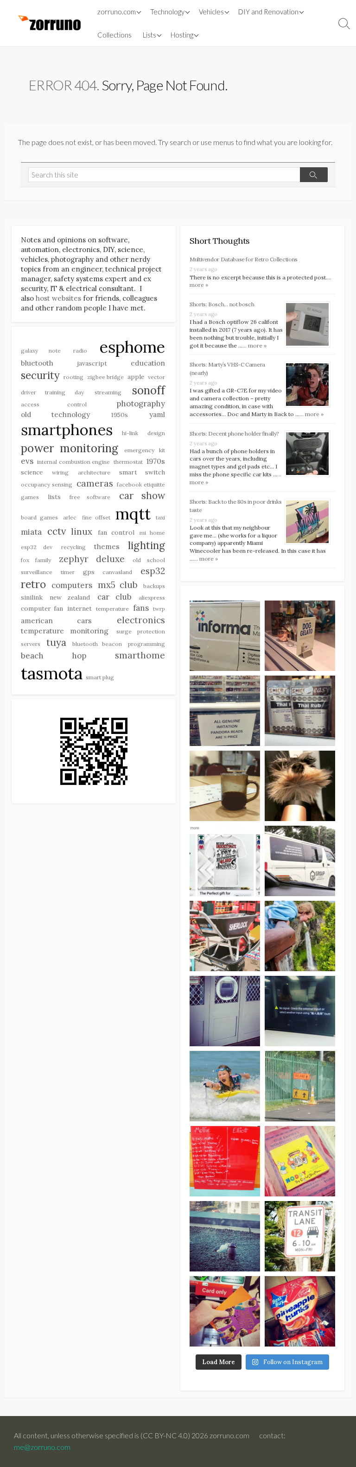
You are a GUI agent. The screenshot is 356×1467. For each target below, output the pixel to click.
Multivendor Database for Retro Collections (244, 259)
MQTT (133, 514)
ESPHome (132, 347)
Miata (31, 532)
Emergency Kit (144, 450)
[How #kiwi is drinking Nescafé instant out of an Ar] (225, 786)
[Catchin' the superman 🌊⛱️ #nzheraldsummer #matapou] (225, 1086)
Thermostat (128, 461)
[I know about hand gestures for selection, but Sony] (300, 1011)
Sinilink (32, 597)
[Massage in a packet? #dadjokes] (300, 711)
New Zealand (70, 597)
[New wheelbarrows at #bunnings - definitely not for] (225, 936)
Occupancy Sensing (46, 484)
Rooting (73, 376)
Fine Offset (96, 517)
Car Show (142, 495)
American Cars (56, 620)
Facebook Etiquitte (141, 484)
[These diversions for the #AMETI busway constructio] (300, 1086)
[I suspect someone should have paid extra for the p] (300, 861)
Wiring (60, 472)
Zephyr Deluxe (91, 558)
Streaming (108, 392)
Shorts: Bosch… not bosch (222, 304)
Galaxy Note (41, 350)
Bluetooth (37, 362)
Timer (68, 572)
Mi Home (152, 532)
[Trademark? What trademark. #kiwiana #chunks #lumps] (300, 1311)
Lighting (146, 545)
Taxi (160, 517)
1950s (119, 415)
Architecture (94, 472)
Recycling (73, 547)
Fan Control (116, 532)
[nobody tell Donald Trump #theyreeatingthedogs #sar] (300, 636)
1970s (155, 461)
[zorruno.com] (48, 23)
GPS (89, 572)
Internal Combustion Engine (73, 461)
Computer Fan (42, 608)
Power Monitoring (69, 448)
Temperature (112, 608)
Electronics (141, 620)
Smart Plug (100, 677)
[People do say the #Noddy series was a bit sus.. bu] (300, 1161)
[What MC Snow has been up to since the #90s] (225, 636)
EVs (27, 461)
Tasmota (52, 673)
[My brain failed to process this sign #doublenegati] (225, 711)
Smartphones (67, 429)
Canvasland (117, 572)
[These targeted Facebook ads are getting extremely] (225, 861)
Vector (156, 376)
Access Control (54, 404)
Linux (81, 531)
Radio (80, 350)
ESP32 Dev (36, 547)
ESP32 (152, 570)
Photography (140, 403)
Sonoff (148, 390)
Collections (114, 35)
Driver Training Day (52, 392)
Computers (71, 585)
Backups (154, 585)
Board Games (39, 517)
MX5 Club (118, 584)
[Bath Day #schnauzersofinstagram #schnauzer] (300, 786)
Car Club (114, 597)
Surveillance (36, 572)
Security (40, 375)
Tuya (56, 642)
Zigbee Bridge (105, 376)
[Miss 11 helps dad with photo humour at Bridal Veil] (300, 936)
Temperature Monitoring (64, 630)
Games (30, 496)
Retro (33, 584)
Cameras (94, 483)
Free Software (90, 496)
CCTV (56, 531)
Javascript (92, 363)
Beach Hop (53, 656)
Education (148, 362)
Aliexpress (152, 597)
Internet (79, 608)
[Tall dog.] (225, 1011)
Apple (135, 377)
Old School (149, 559)
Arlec (69, 517)
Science (32, 472)
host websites (58, 298)
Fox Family (36, 559)
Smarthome (140, 655)
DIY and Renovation (268, 11)
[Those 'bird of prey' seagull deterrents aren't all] (225, 1236)
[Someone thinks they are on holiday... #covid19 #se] (225, 1161)
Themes (107, 546)
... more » (254, 345)
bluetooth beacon (97, 643)
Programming (146, 643)
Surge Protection (140, 631)
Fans (141, 608)
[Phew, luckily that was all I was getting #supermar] (225, 1311)
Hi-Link (130, 433)
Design (156, 433)
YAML (157, 414)
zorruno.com (116, 11)
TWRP (159, 608)
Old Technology (55, 414)
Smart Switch (142, 472)
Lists (149, 35)
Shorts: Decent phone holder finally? (234, 433)
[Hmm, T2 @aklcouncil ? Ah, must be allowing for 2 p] (300, 1236)
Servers (30, 643)
